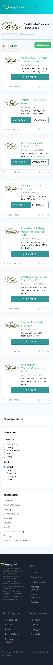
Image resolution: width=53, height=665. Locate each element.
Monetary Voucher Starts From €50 (31, 144)
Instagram (36, 629)
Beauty (9, 629)
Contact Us (37, 602)
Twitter (35, 624)
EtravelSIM (8, 522)
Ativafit (7, 527)
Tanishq (7, 536)
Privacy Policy (38, 581)
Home (34, 572)
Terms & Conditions (36, 596)
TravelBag (8, 500)
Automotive (11, 624)
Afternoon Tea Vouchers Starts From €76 (34, 278)
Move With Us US (12, 513)
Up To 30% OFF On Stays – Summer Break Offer (35, 59)
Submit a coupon (42, 45)
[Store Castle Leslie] (11, 26)
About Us (36, 577)
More (45, 71)
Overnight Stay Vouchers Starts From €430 (33, 368)
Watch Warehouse (12, 505)
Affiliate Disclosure (36, 588)
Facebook (36, 619)
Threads (35, 634)
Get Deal (28, 77)
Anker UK (8, 518)
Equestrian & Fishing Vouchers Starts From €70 (33, 231)
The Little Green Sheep (14, 531)
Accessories (11, 619)
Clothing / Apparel (10, 640)
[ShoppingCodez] (15, 6)
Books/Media (12, 634)
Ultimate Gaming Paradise (15, 540)
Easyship (7, 509)
